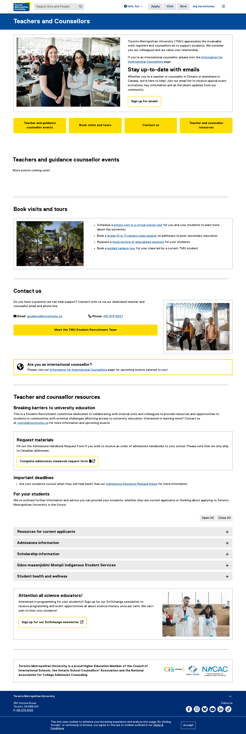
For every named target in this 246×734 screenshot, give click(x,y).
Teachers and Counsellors (51, 21)
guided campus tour (121, 248)
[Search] (80, 6)
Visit (169, 6)
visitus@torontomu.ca (32, 423)
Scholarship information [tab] (38, 554)
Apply (155, 6)
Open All (208, 518)
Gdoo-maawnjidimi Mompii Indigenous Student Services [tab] (66, 565)
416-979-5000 (24, 710)
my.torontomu (203, 6)
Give (183, 6)
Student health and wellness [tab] (42, 576)
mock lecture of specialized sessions (138, 242)
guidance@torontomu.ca (44, 316)
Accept (188, 725)
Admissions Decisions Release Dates (131, 484)
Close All (224, 518)
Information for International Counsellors (78, 370)
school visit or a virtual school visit (138, 225)
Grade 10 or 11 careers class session (132, 236)
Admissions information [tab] (38, 543)
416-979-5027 (113, 316)
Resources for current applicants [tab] (46, 532)
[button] (133, 6)
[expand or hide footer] (230, 696)
